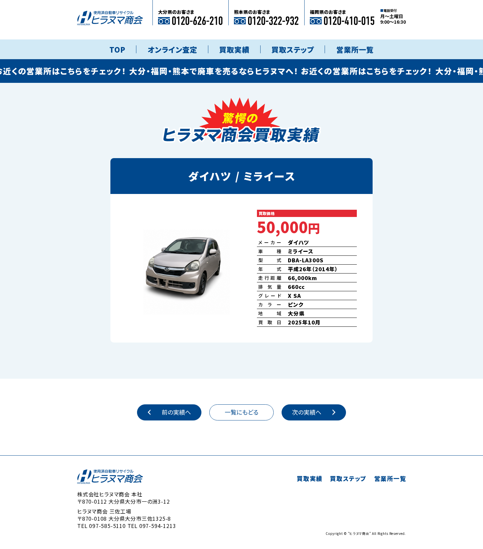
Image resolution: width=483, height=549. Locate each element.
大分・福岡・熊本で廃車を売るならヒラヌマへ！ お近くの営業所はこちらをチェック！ (269, 71)
